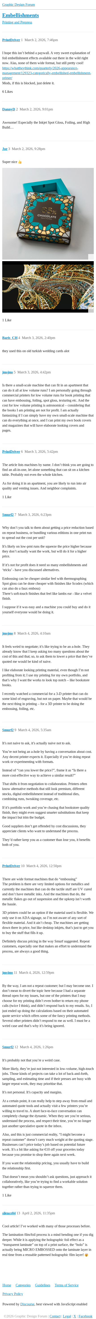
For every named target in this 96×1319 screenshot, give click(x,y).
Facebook (85, 1316)
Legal (67, 1316)
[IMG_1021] (48, 214)
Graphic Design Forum (18, 4)
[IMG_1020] (48, 287)
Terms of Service (67, 1285)
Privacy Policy (12, 1294)
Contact (55, 1316)
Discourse (27, 1304)
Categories (23, 1285)
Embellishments (20, 15)
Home (6, 1285)
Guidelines (42, 1285)
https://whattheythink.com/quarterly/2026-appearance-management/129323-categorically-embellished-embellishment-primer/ (46, 73)
